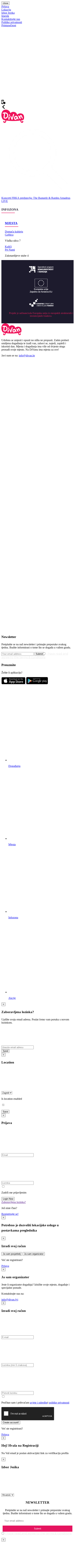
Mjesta (11, 223)
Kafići (8, 246)
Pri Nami (10, 249)
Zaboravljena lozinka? (13, 1202)
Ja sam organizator (33, 1254)
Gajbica (9, 234)
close (5, 3)
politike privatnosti (59, 1402)
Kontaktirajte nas (10, 19)
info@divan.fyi (9, 1299)
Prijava (5, 6)
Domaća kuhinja (14, 231)
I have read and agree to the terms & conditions (38, 1533)
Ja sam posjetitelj (12, 1254)
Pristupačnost (8, 25)
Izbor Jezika (8, 12)
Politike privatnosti (11, 22)
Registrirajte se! (9, 1214)
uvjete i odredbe (38, 1402)
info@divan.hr (27, 355)
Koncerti (6, 197)
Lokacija (6, 9)
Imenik (5, 15)
